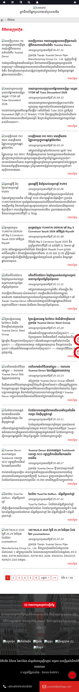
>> (54, 577)
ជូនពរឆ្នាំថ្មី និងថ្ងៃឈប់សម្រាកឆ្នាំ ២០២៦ (47, 183)
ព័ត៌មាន (11, 19)
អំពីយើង (4, 661)
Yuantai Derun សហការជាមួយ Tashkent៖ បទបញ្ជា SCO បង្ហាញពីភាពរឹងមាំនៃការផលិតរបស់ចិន (51, 454)
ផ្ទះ (2, 20)
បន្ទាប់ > (45, 577)
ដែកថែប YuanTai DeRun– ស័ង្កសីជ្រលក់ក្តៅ (51, 494)
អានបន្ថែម (72, 78)
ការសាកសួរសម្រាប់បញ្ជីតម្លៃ (41, 604)
